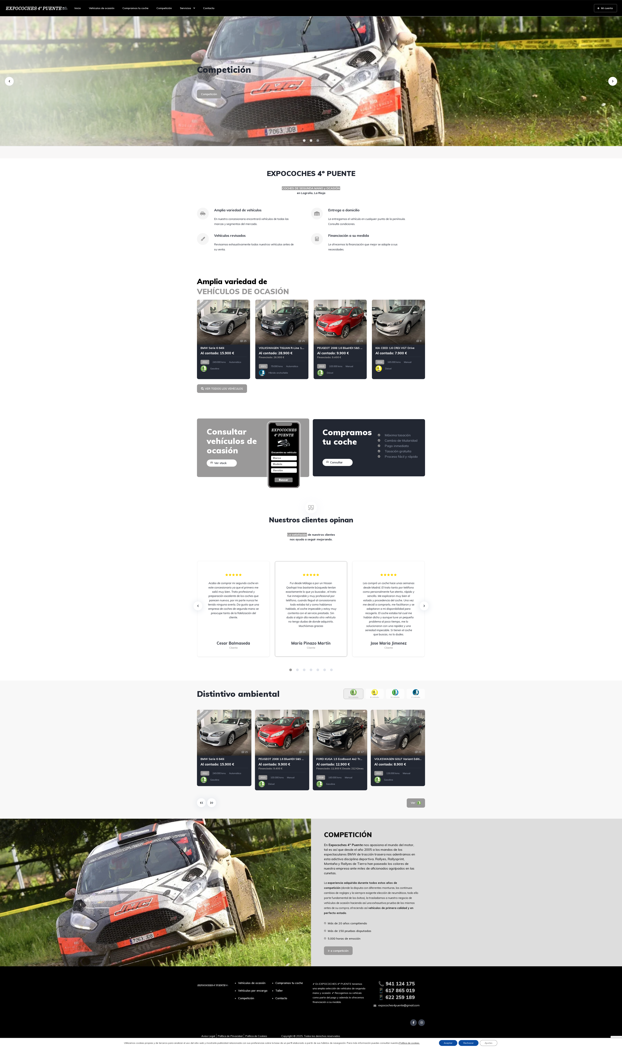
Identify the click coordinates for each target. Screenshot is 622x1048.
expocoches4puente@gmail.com (399, 1005)
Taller (279, 990)
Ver (417, 802)
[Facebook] (413, 1022)
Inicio (78, 8)
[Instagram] (421, 1022)
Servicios (185, 8)
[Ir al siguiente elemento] (211, 802)
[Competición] (311, 81)
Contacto (208, 8)
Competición (164, 8)
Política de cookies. (409, 1043)
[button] (304, 140)
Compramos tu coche (135, 8)
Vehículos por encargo (252, 990)
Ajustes (488, 1043)
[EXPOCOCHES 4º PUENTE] (36, 8)
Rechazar (468, 1043)
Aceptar (448, 1043)
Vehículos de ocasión (101, 8)
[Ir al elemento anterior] (201, 802)
